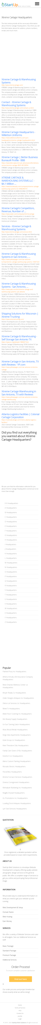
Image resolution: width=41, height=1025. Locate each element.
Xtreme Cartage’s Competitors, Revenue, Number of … (18, 209)
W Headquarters (11, 608)
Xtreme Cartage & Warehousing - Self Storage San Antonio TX (19, 337)
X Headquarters (11, 613)
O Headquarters (11, 572)
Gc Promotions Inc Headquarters (15, 798)
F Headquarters (11, 531)
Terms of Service (20, 1008)
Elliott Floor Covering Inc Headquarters (17, 714)
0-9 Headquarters (11, 503)
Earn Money (7, 921)
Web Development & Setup (13, 907)
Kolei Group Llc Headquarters (14, 740)
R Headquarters (11, 585)
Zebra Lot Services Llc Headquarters (16, 703)
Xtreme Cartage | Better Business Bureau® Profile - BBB (20, 158)
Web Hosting (7, 916)
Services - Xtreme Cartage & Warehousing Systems (16, 227)
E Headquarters (11, 526)
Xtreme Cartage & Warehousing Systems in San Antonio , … (19, 255)
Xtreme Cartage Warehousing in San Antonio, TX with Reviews (19, 393)
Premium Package (9, 955)
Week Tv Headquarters (11, 708)
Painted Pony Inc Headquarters (14, 671)
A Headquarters (11, 508)
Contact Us (20, 1013)
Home (20, 1005)
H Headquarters (11, 540)
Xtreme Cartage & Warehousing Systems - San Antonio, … (19, 285)
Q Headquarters (11, 581)
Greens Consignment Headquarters (16, 782)
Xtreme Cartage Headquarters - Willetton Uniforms (18, 133)
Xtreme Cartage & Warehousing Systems (19, 81)
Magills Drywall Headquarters (14, 793)
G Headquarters (11, 535)
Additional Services (10, 960)
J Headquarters (10, 549)
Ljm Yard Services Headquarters (15, 809)
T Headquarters (11, 595)
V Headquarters (11, 604)
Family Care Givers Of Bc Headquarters (17, 750)
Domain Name (8, 912)
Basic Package (8, 946)
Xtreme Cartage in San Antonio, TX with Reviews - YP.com (20, 363)
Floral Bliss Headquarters (12, 772)
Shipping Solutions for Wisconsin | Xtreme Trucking (20, 315)
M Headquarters (11, 563)
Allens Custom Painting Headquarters (16, 761)
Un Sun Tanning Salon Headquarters (16, 724)
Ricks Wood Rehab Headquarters (15, 729)
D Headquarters (11, 521)
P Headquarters (11, 576)
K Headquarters (11, 553)
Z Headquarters (11, 622)
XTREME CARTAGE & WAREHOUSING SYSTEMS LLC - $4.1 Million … (18, 180)
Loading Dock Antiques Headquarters (17, 803)
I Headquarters (10, 544)
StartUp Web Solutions (19, 1023)
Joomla (20, 1016)
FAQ (20, 1011)
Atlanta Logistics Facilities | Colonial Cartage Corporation (20, 415)
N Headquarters (11, 567)
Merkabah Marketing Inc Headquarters (17, 787)
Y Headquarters (11, 617)
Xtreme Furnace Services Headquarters (17, 777)
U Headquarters (11, 599)
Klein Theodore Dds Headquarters (15, 745)
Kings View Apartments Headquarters (17, 735)
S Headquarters (11, 590)
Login (20, 1019)
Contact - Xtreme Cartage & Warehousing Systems (16, 103)
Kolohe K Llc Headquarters (13, 756)
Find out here (20, 979)
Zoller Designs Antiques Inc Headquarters (18, 698)
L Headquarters (11, 558)
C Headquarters (11, 517)
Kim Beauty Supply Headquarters (15, 719)
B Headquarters (11, 512)
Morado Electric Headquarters (14, 766)
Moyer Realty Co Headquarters (14, 693)
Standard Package (9, 950)
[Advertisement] (20, 54)
